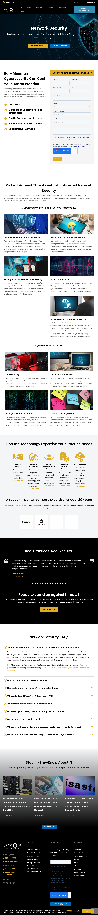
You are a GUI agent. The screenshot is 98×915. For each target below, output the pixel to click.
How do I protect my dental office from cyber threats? (34, 688)
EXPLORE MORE (49, 827)
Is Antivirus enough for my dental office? (27, 680)
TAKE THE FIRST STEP (49, 610)
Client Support (79, 2)
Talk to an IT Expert (60, 46)
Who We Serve (26, 8)
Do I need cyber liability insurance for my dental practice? (35, 711)
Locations (77, 869)
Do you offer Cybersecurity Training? (25, 719)
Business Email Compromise (34, 383)
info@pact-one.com (13, 861)
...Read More (22, 569)
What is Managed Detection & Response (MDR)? (30, 703)
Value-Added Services (35, 871)
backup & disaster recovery (77, 323)
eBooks (77, 866)
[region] (49, 910)
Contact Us (91, 2)
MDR (12, 283)
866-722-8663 (16, 2)
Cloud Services (32, 868)
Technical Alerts (80, 856)
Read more (9, 816)
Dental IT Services (33, 850)
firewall (6, 244)
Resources (62, 8)
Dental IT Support (33, 853)
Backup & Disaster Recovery (33, 864)
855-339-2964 (10, 869)
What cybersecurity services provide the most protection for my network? (43, 647)
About (23, 11)
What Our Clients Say (82, 853)
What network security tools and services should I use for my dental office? (44, 727)
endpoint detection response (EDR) (78, 244)
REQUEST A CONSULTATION (84, 10)
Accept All (88, 911)
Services (39, 8)
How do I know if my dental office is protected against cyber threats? (41, 734)
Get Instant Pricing (38, 46)
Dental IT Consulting (34, 856)
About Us (77, 850)
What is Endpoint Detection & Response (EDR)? (30, 696)
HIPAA (76, 859)
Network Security (33, 859)
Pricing (50, 8)
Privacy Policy (72, 910)
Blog (76, 863)
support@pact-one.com (11, 873)
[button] (26, 522)
